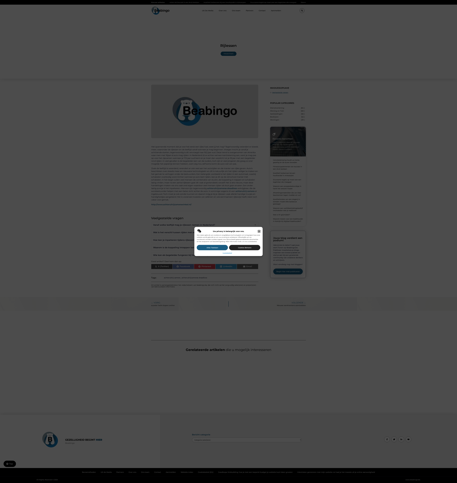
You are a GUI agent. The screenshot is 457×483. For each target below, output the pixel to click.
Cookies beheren (244, 248)
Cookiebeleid (227, 253)
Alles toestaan (212, 248)
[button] (259, 231)
